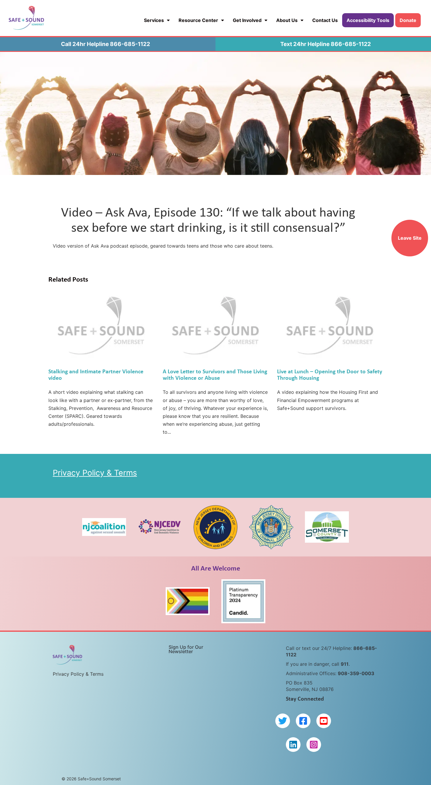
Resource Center (198, 20)
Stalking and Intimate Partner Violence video (95, 374)
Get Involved (247, 20)
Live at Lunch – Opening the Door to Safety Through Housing (329, 374)
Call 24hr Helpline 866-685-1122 (105, 44)
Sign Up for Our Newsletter (186, 649)
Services (154, 20)
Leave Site (410, 238)
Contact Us (325, 20)
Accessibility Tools (368, 20)
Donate (408, 20)
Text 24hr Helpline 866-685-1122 (325, 44)
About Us (287, 20)
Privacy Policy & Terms (95, 473)
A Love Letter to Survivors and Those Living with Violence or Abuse (215, 374)
